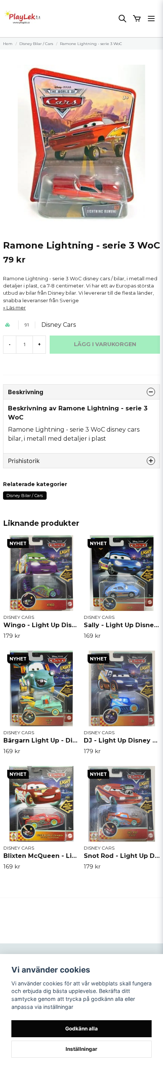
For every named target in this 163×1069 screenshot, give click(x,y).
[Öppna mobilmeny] (151, 18)
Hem (8, 43)
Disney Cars (58, 324)
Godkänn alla (81, 1028)
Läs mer (16, 308)
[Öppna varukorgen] (137, 18)
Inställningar (81, 1049)
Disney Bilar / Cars (36, 43)
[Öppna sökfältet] (122, 18)
